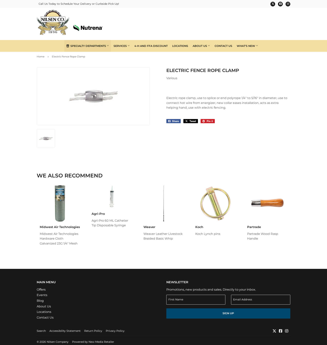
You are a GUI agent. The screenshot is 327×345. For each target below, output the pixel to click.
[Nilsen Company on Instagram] (286, 331)
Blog (40, 300)
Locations (180, 45)
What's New (246, 45)
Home (40, 56)
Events (42, 295)
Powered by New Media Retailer (93, 341)
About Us (200, 45)
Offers (41, 289)
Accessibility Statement (65, 330)
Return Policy (93, 330)
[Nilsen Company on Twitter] (274, 331)
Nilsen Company (58, 341)
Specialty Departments (88, 45)
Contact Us (223, 45)
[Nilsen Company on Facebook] (280, 331)
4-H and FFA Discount (151, 45)
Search (41, 330)
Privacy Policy (115, 330)
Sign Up (228, 313)
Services (121, 45)
